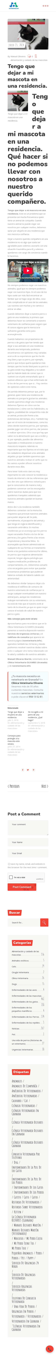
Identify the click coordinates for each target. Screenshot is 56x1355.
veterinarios (34, 1316)
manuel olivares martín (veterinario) (25, 1231)
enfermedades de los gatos (28, 1187)
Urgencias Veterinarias (22, 1049)
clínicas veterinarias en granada (25, 1112)
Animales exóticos (20, 960)
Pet (13, 1034)
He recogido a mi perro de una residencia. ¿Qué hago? (35, 716)
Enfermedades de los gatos (25, 1001)
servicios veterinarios (32, 693)
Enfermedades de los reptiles (26, 1022)
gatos (35, 1197)
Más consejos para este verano (22, 618)
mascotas (19, 1238)
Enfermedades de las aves (24, 990)
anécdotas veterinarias (24, 1096)
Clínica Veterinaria (20, 978)
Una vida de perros (24, 1306)
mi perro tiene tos (24, 1243)
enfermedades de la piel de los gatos (26, 1169)
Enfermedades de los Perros (25, 1016)
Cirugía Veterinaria (20, 972)
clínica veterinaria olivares (27, 1122)
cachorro (16, 1100)
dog (16, 1162)
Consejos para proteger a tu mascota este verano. (14, 739)
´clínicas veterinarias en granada (26, 1327)
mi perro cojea (34, 1238)
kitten (17, 1212)
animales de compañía (24, 1086)
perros (15, 1258)
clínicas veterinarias (23, 1105)
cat (26, 1100)
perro (39, 1253)
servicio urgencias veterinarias (22, 1288)
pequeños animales (22, 1253)
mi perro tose (19, 1248)
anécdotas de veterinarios (26, 1091)
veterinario (18, 1316)
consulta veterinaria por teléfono (26, 1155)
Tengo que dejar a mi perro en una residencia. (16, 715)
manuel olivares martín (27, 1225)
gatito (17, 1197)
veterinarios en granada (25, 1321)
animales (17, 1081)
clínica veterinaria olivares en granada (27, 1132)
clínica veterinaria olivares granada (27, 1144)
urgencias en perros (23, 1311)
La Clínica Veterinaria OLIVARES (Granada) (24, 1218)
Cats (14, 966)
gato (26, 1197)
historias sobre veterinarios (27, 1207)
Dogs (14, 984)
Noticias (15, 1028)
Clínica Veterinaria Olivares (27, 683)
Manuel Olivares (18, 56)
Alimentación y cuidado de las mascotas (29, 60)
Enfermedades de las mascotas (26, 995)
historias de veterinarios (25, 1202)
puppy (30, 1258)
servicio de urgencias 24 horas (25, 1264)
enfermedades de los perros (29, 1192)
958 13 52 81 (36, 696)
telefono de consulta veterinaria (24, 1299)
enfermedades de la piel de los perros (26, 1180)
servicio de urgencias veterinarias (23, 1276)
